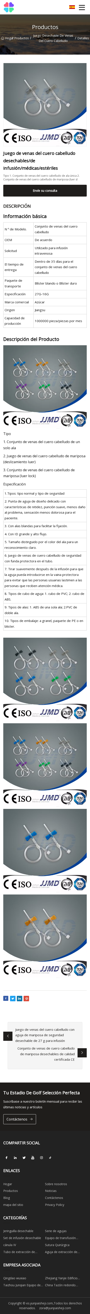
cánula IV (9, 1245)
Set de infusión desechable (22, 1238)
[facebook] (6, 1158)
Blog (6, 1198)
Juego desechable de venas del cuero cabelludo (53, 38)
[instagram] (41, 1158)
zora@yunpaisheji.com (55, 1308)
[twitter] (24, 1158)
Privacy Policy (54, 1205)
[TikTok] (50, 1158)
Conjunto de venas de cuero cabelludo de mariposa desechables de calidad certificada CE (46, 1054)
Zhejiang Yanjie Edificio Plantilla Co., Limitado (61, 1279)
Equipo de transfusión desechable (60, 1238)
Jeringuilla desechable (18, 1231)
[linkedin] (15, 1158)
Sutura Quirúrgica (57, 1245)
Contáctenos (17, 1119)
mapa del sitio (13, 1205)
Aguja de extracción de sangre (61, 1252)
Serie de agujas (56, 1231)
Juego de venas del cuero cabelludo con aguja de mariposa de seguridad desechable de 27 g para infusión (44, 1035)
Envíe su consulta (45, 190)
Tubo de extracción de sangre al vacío (19, 1252)
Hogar (8, 38)
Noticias (51, 1191)
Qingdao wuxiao (14, 1278)
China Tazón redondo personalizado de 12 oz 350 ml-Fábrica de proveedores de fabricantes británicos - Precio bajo (64, 1286)
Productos (21, 38)
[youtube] (32, 1158)
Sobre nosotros (56, 1184)
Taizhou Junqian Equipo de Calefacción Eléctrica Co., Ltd (23, 1286)
